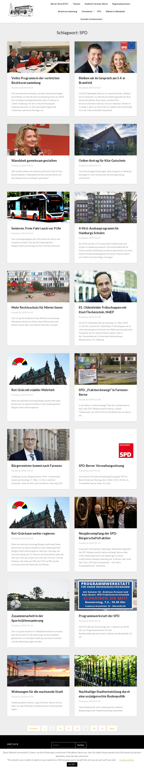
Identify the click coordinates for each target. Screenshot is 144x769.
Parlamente (87, 11)
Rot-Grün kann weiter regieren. (33, 533)
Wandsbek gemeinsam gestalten (34, 160)
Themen (76, 4)
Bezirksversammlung (67, 11)
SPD (99, 11)
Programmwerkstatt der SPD (99, 616)
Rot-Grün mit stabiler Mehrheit (33, 390)
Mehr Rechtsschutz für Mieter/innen (37, 307)
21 (102, 728)
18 (77, 728)
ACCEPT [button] (72, 764)
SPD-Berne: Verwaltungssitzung (101, 466)
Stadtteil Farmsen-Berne (96, 4)
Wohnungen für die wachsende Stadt (37, 692)
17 (69, 728)
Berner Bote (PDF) (59, 4)
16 (60, 728)
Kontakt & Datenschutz (91, 19)
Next (112, 728)
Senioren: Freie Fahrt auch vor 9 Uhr (36, 228)
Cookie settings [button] (126, 760)
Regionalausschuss (121, 4)
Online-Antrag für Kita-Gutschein (102, 160)
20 (94, 728)
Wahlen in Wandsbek (115, 11)
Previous (34, 728)
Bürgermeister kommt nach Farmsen (36, 466)
